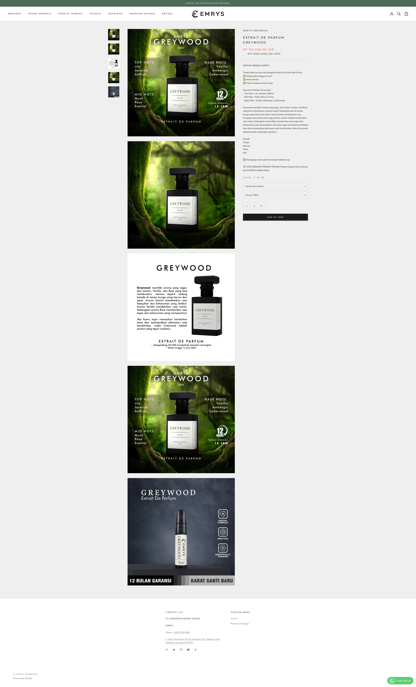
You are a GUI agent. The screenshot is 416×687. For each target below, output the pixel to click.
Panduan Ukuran (142, 13)
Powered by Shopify (22, 678)
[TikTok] (195, 649)
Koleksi (95, 13)
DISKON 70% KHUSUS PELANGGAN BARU (208, 3)
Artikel (167, 13)
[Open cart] (406, 14)
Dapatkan (115, 13)
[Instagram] (181, 649)
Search (234, 618)
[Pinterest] (263, 178)
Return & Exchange (240, 623)
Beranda (14, 13)
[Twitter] (258, 178)
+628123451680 (181, 632)
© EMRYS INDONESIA (25, 674)
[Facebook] (254, 178)
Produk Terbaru (70, 13)
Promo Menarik (39, 13)
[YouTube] (188, 649)
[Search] (399, 13)
